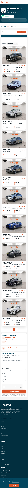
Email (3, 373)
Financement (4, 462)
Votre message (6, 357)
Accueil (2, 6)
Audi (2, 433)
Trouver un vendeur (5, 470)
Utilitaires (3, 453)
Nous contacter (15, 20)
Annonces (4, 26)
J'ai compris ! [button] (14, 485)
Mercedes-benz (4, 435)
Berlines (3, 449)
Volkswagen (4, 428)
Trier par (9, 43)
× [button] (15, 43)
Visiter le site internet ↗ (11, 347)
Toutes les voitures (5, 444)
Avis (13, 26)
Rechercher (22, 32)
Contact (3, 477)
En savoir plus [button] (15, 481)
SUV (2, 446)
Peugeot (3, 424)
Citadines (3, 451)
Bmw (2, 431)
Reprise (2, 459)
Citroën (2, 426)
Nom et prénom (6, 368)
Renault (3, 421)
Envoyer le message (14, 391)
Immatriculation (5, 464)
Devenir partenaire (5, 472)
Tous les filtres (14, 36)
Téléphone (4, 379)
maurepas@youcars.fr (10, 337)
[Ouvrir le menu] (25, 2)
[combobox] (14, 43)
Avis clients (3, 475)
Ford (2, 438)
